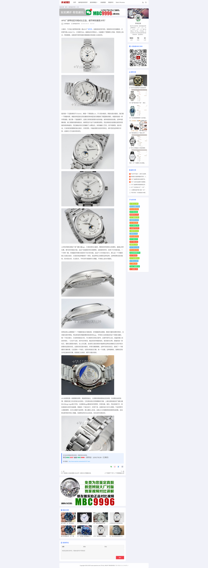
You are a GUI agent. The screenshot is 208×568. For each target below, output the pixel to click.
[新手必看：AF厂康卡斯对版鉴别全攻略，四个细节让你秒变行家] (68, 517)
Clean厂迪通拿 (134, 266)
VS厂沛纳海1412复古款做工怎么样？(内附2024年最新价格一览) (77, 473)
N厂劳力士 (134, 203)
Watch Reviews (120, 2)
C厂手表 (133, 263)
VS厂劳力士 (134, 247)
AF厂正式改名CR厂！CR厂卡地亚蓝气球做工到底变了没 (145, 187)
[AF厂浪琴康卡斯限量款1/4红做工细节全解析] (84, 530)
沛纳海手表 (134, 220)
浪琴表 (90, 29)
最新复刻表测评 (83, 2)
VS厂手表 (133, 222)
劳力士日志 (134, 250)
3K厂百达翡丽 (134, 258)
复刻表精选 (93, 2)
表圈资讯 (110, 2)
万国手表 (133, 233)
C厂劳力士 (134, 261)
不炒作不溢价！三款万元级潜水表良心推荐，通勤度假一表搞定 (147, 173)
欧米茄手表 (134, 214)
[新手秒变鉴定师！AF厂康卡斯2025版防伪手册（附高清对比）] (68, 530)
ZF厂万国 (133, 239)
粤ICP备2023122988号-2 (121, 565)
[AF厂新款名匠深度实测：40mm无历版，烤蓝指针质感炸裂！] (84, 517)
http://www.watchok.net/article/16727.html (79, 461)
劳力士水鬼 (134, 236)
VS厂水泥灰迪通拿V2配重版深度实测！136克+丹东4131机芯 (146, 182)
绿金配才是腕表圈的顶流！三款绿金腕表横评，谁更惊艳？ (146, 176)
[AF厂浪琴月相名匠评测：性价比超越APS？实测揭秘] (100, 517)
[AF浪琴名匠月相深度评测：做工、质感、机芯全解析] (117, 517)
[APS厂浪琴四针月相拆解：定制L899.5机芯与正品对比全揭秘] (100, 530)
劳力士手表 (134, 209)
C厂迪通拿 (133, 269)
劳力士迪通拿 (134, 206)
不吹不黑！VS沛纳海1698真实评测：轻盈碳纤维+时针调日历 (146, 192)
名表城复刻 (67, 23)
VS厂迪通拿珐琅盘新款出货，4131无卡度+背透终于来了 (145, 184)
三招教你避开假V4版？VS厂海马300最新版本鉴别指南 (145, 190)
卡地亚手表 (134, 231)
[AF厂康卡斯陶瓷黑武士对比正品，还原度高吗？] (117, 530)
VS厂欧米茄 (134, 225)
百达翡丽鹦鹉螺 (135, 252)
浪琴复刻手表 (72, 7)
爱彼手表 (133, 244)
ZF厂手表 (133, 212)
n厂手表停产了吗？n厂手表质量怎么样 (114, 473)
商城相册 (103, 2)
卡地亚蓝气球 (134, 228)
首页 (74, 2)
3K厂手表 (133, 255)
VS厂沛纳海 (134, 217)
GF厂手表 (133, 241)
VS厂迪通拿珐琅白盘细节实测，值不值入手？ (142, 179)
